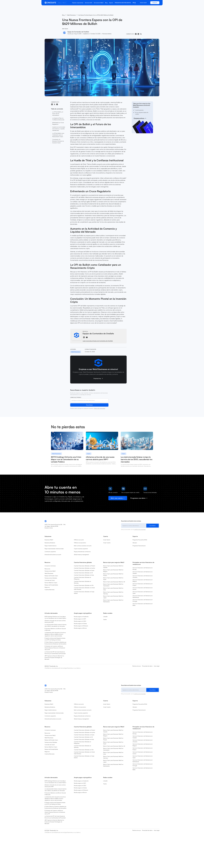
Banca (60, 2)
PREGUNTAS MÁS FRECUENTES (123, 2)
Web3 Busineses (56, 453)
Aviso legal (156, 666)
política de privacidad (140, 529)
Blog (106, 2)
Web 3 (64, 2)
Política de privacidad (99, 408)
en (133, 2)
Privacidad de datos (147, 666)
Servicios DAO (88, 2)
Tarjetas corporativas (77, 2)
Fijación (111, 2)
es (135, 2)
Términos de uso (136, 666)
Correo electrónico (75, 397)
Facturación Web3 (98, 2)
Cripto (88, 453)
